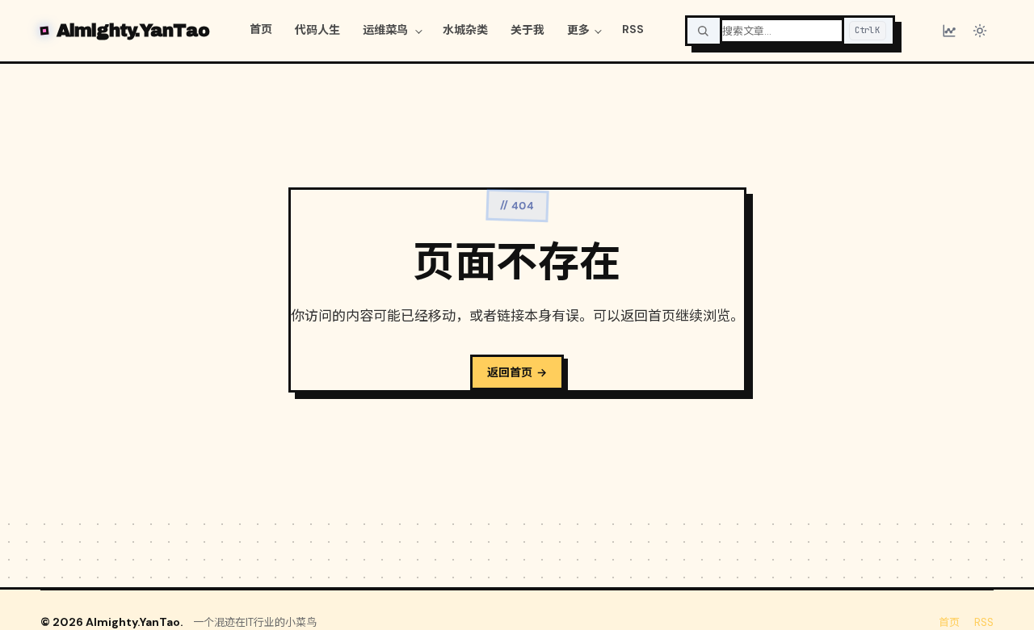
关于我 (527, 30)
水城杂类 (465, 30)
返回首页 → (517, 373)
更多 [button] (578, 30)
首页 (261, 29)
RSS (633, 29)
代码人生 (317, 30)
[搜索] (703, 31)
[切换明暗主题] (980, 30)
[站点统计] (949, 30)
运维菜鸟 (386, 30)
